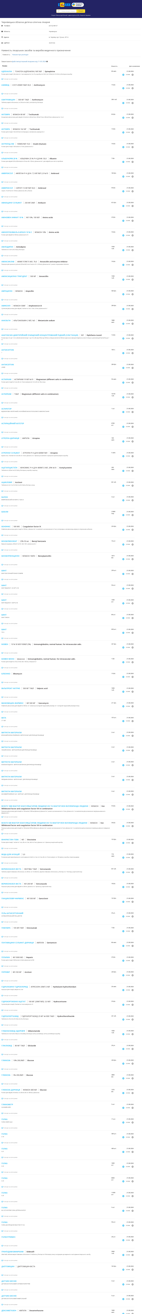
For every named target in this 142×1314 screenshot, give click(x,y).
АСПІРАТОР (6, 409)
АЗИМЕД (23, 85)
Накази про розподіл (20, 55)
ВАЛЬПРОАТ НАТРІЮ (24, 688)
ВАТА (3, 718)
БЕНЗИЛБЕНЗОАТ (23, 541)
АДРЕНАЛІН (28, 71)
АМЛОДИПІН (13, 247)
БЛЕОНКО (11, 673)
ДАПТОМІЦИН (18, 1266)
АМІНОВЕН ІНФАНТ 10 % (27, 217)
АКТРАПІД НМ (23, 144)
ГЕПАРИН (17, 957)
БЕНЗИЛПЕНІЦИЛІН (26, 556)
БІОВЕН (41, 644)
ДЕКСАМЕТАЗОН (22, 1310)
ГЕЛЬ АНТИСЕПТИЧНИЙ (12, 913)
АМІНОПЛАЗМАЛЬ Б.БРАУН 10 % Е (30, 232)
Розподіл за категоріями (10, 79)
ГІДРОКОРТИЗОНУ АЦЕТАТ (33, 1001)
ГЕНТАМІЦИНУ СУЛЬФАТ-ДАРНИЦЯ (29, 942)
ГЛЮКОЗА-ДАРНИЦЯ (24, 1090)
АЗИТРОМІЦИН (22, 99)
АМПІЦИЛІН (17, 291)
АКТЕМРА (20, 114)
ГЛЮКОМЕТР (7, 1104)
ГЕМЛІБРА (19, 928)
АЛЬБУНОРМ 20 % (29, 158)
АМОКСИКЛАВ (34, 261)
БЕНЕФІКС (21, 526)
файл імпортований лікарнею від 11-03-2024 (29, 61)
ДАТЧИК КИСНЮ (9, 1281)
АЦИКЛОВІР (11, 482)
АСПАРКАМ (37, 379)
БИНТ (4, 570)
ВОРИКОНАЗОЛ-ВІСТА (26, 869)
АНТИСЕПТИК (7, 350)
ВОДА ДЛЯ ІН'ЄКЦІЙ (13, 854)
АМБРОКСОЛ (30, 173)
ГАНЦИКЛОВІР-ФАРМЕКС (24, 898)
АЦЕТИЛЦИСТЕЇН (36, 467)
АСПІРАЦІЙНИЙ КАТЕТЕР (12, 423)
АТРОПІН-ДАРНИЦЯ (20, 438)
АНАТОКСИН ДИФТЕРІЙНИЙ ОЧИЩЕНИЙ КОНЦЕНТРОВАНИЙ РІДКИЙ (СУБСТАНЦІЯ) (51, 335)
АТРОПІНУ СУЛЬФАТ (29, 453)
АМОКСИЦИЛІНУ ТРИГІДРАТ (24, 276)
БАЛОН (4, 497)
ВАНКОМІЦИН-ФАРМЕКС (25, 703)
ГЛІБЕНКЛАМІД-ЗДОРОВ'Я (20, 1031)
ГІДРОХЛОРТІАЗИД (37, 1016)
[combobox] (66, 11)
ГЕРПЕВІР (16, 972)
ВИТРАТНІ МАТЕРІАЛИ (11, 732)
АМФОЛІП (21, 306)
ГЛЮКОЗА (17, 1060)
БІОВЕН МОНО (38, 659)
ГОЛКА (4, 1119)
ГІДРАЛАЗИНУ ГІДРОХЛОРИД (38, 987)
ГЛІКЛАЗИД (18, 1045)
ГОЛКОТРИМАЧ (8, 1237)
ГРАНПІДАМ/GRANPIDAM (17, 1251)
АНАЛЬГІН (28, 320)
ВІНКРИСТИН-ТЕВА (18, 839)
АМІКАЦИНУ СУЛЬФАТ (23, 203)
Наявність (6, 55)
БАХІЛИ (4, 512)
